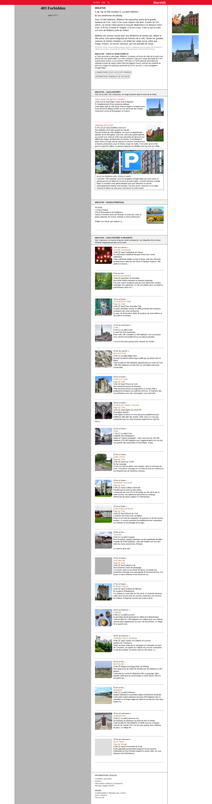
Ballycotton (119, 353)
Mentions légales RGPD (104, 786)
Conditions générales (103, 779)
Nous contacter (101, 795)
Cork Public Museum (123, 509)
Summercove (119, 716)
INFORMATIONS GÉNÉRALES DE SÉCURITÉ (112, 77)
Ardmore (117, 690)
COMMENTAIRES (102, 72)
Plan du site (99, 797)
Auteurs (98, 781)
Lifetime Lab (119, 560)
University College (122, 483)
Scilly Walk (118, 742)
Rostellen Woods (122, 276)
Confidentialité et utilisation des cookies (110, 793)
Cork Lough (119, 457)
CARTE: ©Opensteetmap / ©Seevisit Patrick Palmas (137, 49)
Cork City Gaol (120, 379)
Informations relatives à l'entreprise (109, 783)
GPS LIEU (114, 72)
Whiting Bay (119, 664)
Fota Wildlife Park (122, 302)
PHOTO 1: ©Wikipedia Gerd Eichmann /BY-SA (140, 47)
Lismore (117, 612)
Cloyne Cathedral (122, 250)
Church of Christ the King (126, 405)
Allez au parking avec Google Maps (114, 176)
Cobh (115, 328)
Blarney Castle (120, 586)
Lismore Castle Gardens (125, 638)
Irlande (98, 207)
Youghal (117, 535)
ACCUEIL (96, 2)
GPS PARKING (125, 72)
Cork (115, 431)
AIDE (103, 2)
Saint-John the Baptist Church (110, 99)
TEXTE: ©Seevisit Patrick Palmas (114, 47)
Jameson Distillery (104, 125)
